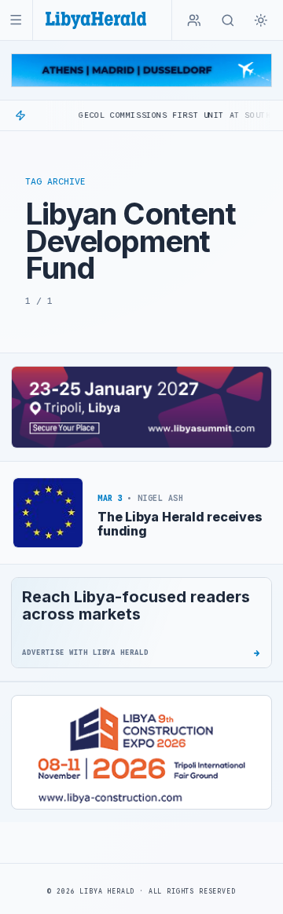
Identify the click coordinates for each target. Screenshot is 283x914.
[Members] (194, 20)
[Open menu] (16, 20)
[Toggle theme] (261, 20)
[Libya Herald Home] (96, 20)
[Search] (228, 20)
